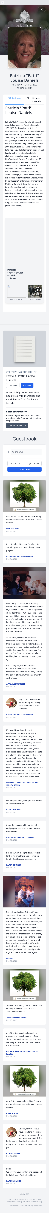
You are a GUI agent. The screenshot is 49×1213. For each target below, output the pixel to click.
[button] (24, 496)
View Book (12, 385)
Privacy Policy (17, 1201)
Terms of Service (32, 1201)
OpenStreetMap (27, 1206)
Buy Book (27, 385)
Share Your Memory (17, 425)
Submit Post (24, 469)
